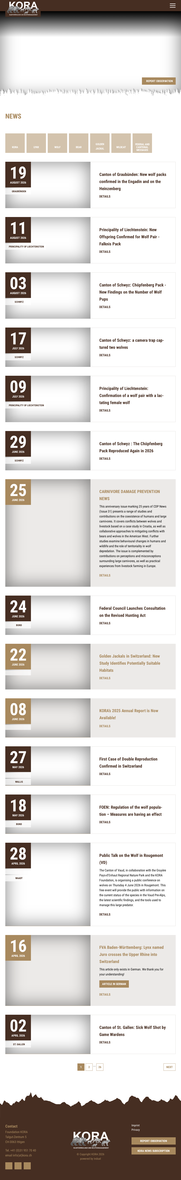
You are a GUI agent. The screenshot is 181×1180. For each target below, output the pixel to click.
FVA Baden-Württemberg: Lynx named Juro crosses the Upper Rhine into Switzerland (131, 954)
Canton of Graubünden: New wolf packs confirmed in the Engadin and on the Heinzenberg (132, 181)
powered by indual (90, 1158)
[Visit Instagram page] (27, 1165)
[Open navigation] (173, 6)
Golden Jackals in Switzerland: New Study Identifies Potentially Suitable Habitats (129, 663)
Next (169, 1067)
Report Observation (153, 1141)
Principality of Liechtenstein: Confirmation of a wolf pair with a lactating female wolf (131, 395)
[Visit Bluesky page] (8, 1165)
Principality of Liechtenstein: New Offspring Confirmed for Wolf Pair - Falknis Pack (129, 236)
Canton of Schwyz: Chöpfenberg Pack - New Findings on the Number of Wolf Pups (132, 292)
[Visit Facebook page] (18, 1165)
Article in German (114, 984)
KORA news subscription (154, 1151)
